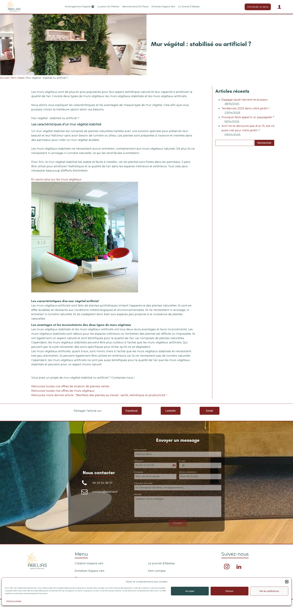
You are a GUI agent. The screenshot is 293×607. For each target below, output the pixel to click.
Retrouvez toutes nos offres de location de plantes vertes (70, 386)
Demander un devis (257, 6)
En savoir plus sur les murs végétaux (56, 179)
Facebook (132, 410)
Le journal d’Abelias (188, 6)
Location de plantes (108, 6)
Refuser (229, 591)
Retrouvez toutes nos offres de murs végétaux (63, 390)
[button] (286, 581)
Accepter (189, 591)
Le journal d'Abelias (161, 563)
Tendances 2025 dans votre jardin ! (245, 108)
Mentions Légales (13, 601)
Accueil (4, 77)
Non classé (17, 77)
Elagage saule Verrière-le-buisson (244, 99)
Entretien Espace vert (163, 6)
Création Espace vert (89, 563)
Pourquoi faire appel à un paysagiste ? (247, 117)
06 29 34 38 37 (102, 483)
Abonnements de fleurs (135, 6)
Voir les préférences (269, 591)
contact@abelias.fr (105, 491)
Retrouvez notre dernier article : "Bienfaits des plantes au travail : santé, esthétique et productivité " (99, 395)
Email (209, 410)
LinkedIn (170, 410)
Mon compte (157, 571)
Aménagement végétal (77, 6)
